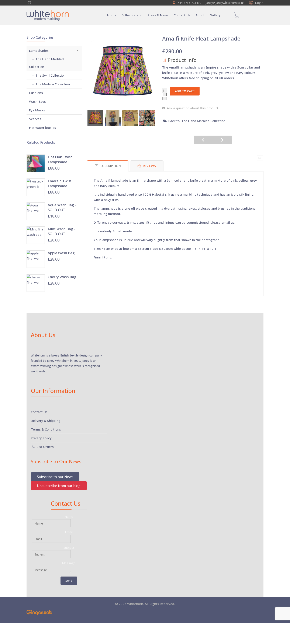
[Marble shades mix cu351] (147, 118)
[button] (255, 2)
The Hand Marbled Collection (46, 63)
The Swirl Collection (50, 75)
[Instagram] (29, 2)
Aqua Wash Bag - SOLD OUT (62, 207)
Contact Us (182, 15)
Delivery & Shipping (45, 420)
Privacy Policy (41, 438)
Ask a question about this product (192, 108)
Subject (68, 547)
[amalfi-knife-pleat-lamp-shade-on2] (95, 118)
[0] (236, 15)
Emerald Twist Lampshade (60, 183)
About (200, 15)
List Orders (45, 447)
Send (68, 580)
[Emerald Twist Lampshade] (36, 187)
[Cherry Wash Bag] (36, 283)
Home (111, 15)
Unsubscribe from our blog (58, 485)
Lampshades (39, 50)
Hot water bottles (42, 127)
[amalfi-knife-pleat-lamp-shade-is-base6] (113, 118)
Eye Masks (37, 110)
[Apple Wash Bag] (36, 259)
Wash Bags (37, 101)
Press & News (158, 15)
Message (69, 563)
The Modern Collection (52, 84)
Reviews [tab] (149, 166)
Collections (129, 15)
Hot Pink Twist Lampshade (60, 159)
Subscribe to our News (55, 476)
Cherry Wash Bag (62, 276)
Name (69, 516)
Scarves (35, 119)
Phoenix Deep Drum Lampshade (222, 140)
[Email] (260, 158)
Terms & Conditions (46, 429)
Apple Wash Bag (61, 252)
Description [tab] (111, 166)
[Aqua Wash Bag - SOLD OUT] (36, 211)
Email (69, 532)
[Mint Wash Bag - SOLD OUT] (36, 235)
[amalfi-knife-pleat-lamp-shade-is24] (130, 118)
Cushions (36, 93)
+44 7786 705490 (189, 3)
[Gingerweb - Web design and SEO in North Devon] (145, 612)
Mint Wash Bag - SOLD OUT (61, 231)
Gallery (215, 15)
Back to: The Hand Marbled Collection (196, 121)
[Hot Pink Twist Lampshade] (36, 163)
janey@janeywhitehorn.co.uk (225, 3)
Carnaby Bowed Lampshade (203, 140)
